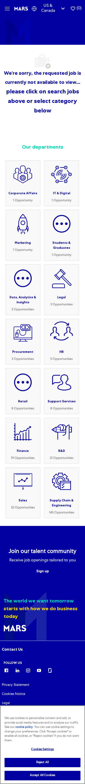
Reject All (42, 762)
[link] (12, 649)
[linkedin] (17, 670)
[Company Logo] (21, 8)
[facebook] (6, 670)
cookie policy (24, 727)
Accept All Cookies (42, 775)
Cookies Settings (42, 749)
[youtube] (39, 670)
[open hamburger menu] (7, 8)
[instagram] (28, 670)
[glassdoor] (50, 670)
